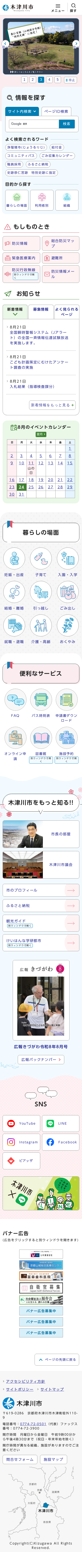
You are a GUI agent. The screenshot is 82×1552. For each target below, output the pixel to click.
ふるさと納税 (38, 164)
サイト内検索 (20, 111)
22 (70, 480)
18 (31, 480)
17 (21, 480)
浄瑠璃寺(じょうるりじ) (26, 147)
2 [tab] (33, 80)
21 (60, 480)
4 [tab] (49, 80)
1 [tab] (24, 80)
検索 (67, 124)
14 (60, 463)
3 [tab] (41, 80)
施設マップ (53, 1459)
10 (21, 463)
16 (12, 480)
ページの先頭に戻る (60, 1359)
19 (41, 480)
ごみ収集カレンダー (57, 155)
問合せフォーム (20, 1459)
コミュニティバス (21, 155)
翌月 (40, 434)
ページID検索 (56, 111)
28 (60, 487)
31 (21, 494)
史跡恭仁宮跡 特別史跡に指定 (31, 172)
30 (12, 494)
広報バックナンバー (39, 1059)
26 (41, 487)
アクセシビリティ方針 (25, 1381)
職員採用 (14, 164)
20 (51, 480)
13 (51, 463)
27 (51, 487)
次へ (76, 47)
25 (31, 487)
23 (12, 487)
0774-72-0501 (33, 1424)
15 (70, 463)
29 (70, 487)
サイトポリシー (19, 1389)
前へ (5, 47)
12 (41, 463)
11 (31, 463)
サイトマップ (52, 1389)
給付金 (57, 147)
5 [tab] (58, 80)
